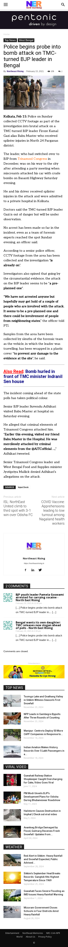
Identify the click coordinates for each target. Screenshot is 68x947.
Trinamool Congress (32, 159)
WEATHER (14, 847)
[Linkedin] (34, 570)
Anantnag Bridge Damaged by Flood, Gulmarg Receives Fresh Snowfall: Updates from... (42, 831)
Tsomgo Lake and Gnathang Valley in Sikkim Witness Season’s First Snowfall (43, 700)
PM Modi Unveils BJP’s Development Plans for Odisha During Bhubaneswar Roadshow (42, 797)
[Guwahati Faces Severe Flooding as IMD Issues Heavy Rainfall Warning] (12, 895)
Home (6, 34)
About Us (30, 936)
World (19, 936)
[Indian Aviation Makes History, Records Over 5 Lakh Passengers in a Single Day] (12, 752)
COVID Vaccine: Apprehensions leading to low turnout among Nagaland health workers (52, 512)
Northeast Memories (32, 933)
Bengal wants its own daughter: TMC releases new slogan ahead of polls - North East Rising (38, 625)
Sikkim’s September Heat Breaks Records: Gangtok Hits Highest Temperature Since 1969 (42, 877)
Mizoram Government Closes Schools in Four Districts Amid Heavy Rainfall (41, 911)
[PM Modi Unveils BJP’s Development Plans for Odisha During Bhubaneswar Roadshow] (12, 798)
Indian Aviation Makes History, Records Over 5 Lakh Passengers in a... (44, 751)
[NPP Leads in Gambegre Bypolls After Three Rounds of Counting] (12, 718)
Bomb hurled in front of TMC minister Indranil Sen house (32, 376)
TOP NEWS (14, 688)
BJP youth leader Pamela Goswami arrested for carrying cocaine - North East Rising (40, 597)
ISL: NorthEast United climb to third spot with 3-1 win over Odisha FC (18, 508)
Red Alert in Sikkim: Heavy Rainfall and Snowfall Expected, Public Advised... (43, 859)
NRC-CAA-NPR (53, 933)
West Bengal (26, 40)
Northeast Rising (15, 71)
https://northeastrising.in (34, 563)
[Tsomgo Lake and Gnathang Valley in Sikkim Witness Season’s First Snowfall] (12, 701)
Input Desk (23, 487)
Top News (10, 40)
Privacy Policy (45, 936)
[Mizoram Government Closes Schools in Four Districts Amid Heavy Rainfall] (12, 912)
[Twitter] (41, 570)
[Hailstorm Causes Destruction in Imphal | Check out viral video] (12, 815)
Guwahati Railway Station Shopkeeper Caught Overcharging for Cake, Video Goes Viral (43, 779)
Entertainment (12, 933)
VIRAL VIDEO (16, 767)
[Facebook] (27, 570)
